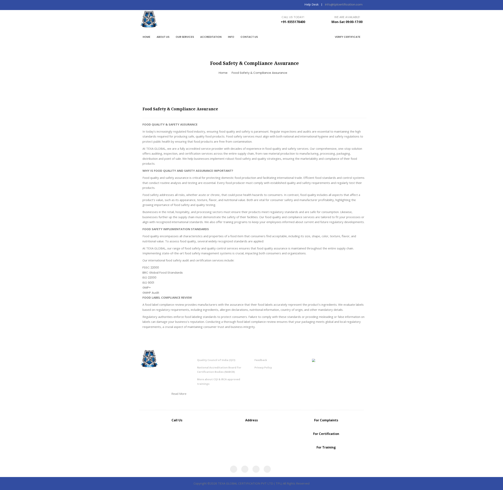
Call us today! (293, 17)
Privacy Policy (263, 367)
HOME (146, 37)
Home (223, 73)
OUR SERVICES (185, 37)
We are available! (347, 17)
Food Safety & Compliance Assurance (259, 73)
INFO (231, 37)
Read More (178, 394)
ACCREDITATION (211, 37)
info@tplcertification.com (344, 4)
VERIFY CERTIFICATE (347, 37)
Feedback (260, 360)
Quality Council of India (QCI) (216, 360)
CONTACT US (249, 37)
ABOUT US (163, 37)
